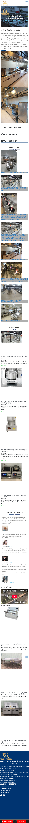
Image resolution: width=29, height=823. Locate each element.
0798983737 (22, 821)
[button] (3, 50)
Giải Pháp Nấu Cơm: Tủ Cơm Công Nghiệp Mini (14, 693)
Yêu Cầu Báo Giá (7, 821)
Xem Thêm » (4, 365)
